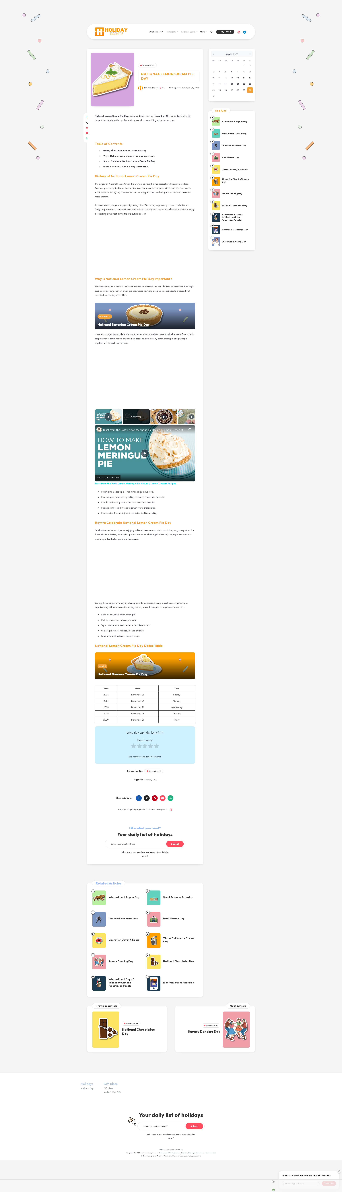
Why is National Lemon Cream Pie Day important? (129, 155)
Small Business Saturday (178, 897)
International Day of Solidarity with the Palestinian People (121, 982)
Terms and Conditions (169, 1153)
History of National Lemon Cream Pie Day (124, 150)
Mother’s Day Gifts (112, 1092)
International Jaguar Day (124, 897)
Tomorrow (171, 32)
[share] (189, 428)
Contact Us (211, 1153)
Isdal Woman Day (173, 918)
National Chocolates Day (178, 961)
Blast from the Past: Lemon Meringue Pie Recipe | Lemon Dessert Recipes (144, 429)
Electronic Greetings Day (178, 982)
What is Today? (156, 32)
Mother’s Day (87, 1088)
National (148, 779)
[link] (99, 429)
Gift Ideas (108, 1088)
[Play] (164, 416)
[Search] (211, 31)
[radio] (133, 747)
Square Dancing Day (120, 961)
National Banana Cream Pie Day (123, 674)
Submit (175, 843)
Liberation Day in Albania (123, 939)
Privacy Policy (187, 1153)
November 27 (104, 316)
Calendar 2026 (188, 32)
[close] (172, 1181)
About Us (200, 1153)
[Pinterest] (239, 32)
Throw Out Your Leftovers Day (178, 940)
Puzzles (179, 1149)
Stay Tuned (225, 31)
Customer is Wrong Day (234, 241)
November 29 (148, 65)
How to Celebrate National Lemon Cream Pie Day (129, 161)
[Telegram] (244, 32)
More (202, 32)
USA (155, 779)
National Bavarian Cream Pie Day (124, 324)
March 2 (102, 666)
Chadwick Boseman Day (123, 918)
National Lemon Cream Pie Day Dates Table (126, 166)
